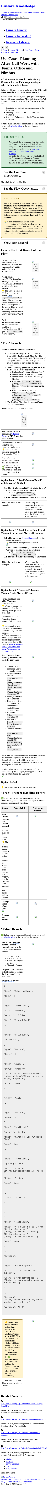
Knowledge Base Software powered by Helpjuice (24, 1490)
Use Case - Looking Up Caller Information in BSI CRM (24, 1448)
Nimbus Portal (7, 12)
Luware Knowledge (18, 6)
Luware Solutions (30, 1479)
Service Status (12, 1482)
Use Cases (29, 50)
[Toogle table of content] (6, 47)
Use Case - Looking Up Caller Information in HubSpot (23, 1419)
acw (7, 1466)
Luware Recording (18, 36)
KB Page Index (25, 1482)
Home (5, 50)
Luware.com (6, 1479)
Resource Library (18, 42)
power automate (12, 1464)
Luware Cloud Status (9, 15)
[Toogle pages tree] (2, 47)
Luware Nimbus (16, 30)
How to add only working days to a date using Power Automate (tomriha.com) (12, 647)
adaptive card (11, 1468)
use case (9, 1461)
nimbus (9, 1459)
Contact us (17, 1479)
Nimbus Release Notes (35, 12)
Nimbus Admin (19, 12)
